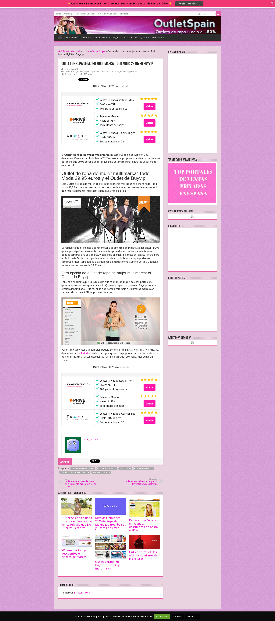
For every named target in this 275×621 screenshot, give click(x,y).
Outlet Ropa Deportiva (88, 71)
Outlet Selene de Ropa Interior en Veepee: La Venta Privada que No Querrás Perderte (76, 523)
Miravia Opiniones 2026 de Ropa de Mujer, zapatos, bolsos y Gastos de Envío (110, 523)
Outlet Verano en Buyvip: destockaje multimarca (107, 565)
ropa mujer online (101, 472)
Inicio (58, 14)
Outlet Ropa (98, 51)
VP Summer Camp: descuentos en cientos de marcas (74, 554)
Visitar (149, 106)
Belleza (127, 37)
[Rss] (199, 14)
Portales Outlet (73, 37)
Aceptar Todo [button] (162, 616)
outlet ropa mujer (144, 469)
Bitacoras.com (82, 592)
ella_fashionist (71, 69)
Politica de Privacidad (106, 14)
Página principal (70, 51)
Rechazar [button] (177, 616)
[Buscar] (218, 13)
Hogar (116, 37)
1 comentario (71, 74)
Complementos (101, 37)
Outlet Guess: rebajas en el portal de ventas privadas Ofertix (141, 481)
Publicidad (123, 14)
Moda (86, 37)
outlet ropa (125, 469)
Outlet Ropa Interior (109, 71)
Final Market (83, 353)
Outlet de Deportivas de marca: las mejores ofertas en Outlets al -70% (80, 483)
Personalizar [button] (192, 616)
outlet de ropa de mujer (83, 469)
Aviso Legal (69, 14)
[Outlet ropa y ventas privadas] (69, 24)
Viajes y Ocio (141, 37)
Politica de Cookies (85, 14)
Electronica (157, 37)
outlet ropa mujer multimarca (75, 472)
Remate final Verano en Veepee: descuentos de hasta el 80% (143, 525)
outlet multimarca (107, 469)
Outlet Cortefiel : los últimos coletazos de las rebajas (143, 555)
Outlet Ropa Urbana (129, 71)
